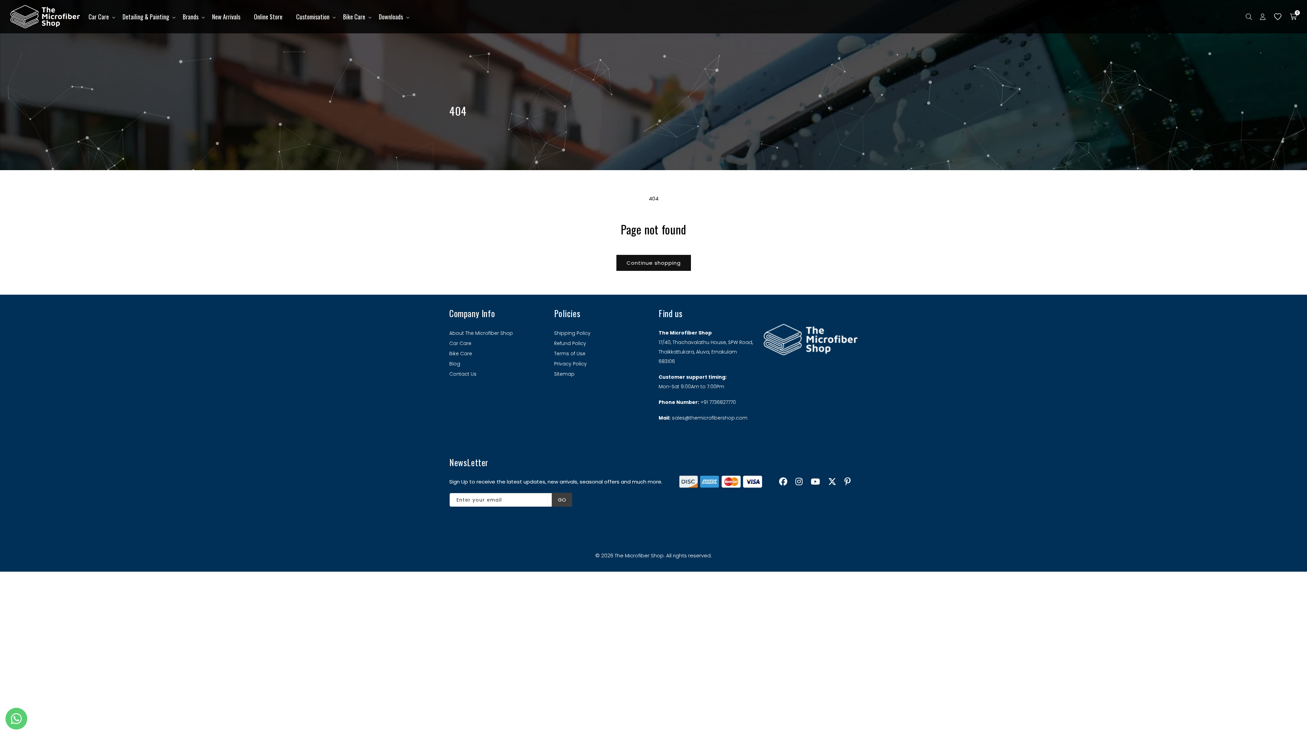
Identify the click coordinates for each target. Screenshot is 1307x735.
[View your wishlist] (1278, 17)
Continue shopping (654, 262)
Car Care (98, 16)
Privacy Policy (570, 363)
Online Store (268, 16)
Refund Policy (570, 343)
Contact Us (463, 374)
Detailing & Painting (146, 16)
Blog (454, 363)
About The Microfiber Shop (481, 333)
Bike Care (354, 16)
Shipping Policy (572, 333)
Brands (190, 16)
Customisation (312, 16)
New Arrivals (226, 16)
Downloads (391, 16)
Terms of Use (569, 353)
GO (562, 499)
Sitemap (564, 374)
